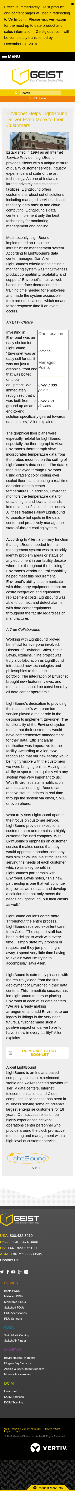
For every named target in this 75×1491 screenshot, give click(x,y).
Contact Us (9, 1260)
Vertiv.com (17, 19)
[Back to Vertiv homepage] (37, 76)
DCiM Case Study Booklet (39, 1053)
